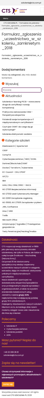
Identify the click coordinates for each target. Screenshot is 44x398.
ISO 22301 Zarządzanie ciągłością (17, 198)
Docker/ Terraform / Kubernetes (17, 167)
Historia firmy (9, 258)
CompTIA (6, 154)
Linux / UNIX (7, 211)
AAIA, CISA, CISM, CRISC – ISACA (16, 185)
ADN (8, 335)
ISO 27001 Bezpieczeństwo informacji (19, 189)
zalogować (16, 74)
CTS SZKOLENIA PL (19, 395)
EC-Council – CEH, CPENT (13, 172)
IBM (4, 180)
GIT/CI (5, 176)
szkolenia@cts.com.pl (31, 2)
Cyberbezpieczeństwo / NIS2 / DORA (19, 159)
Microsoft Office (9, 219)
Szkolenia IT (11, 326)
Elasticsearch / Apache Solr (15, 146)
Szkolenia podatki (14, 332)
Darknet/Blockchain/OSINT (14, 163)
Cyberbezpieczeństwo (16, 329)
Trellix (5, 215)
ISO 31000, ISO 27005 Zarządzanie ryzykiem (22, 202)
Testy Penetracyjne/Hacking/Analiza (19, 231)
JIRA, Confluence (10, 206)
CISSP (5, 150)
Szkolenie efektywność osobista (17, 134)
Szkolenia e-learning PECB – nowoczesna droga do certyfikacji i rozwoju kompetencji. (21, 104)
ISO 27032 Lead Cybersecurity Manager (20, 193)
